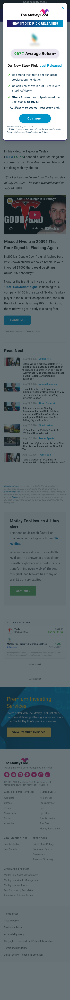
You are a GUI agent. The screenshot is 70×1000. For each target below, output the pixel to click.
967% (35, 53)
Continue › (35, 118)
